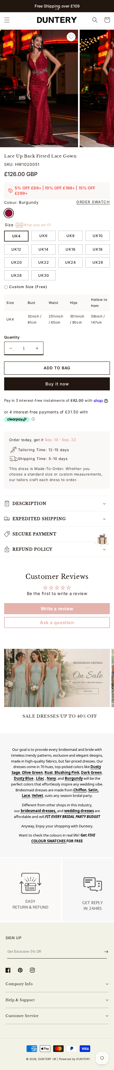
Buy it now (57, 384)
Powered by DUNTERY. (75, 1059)
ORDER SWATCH (93, 202)
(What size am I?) (33, 225)
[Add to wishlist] (71, 37)
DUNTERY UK (47, 1059)
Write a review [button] (57, 608)
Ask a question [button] (57, 622)
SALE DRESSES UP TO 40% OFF (59, 716)
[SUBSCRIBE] (106, 952)
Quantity (12, 337)
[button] (55, 9)
